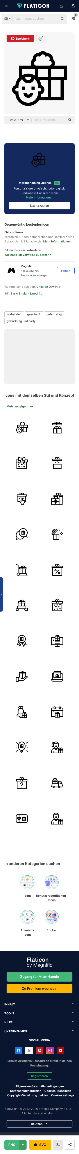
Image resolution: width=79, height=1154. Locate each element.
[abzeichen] (22, 641)
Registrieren (39, 1076)
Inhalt (9, 1004)
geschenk (34, 314)
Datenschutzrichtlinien (25, 1091)
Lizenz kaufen (39, 205)
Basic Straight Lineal (24, 293)
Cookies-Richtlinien (57, 1091)
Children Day (45, 286)
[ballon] (22, 747)
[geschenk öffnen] (57, 463)
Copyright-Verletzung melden (27, 1095)
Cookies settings (62, 1095)
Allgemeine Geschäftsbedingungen (39, 1086)
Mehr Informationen (39, 197)
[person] (57, 747)
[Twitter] (29, 1050)
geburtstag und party (21, 321)
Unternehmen (15, 1031)
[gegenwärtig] (22, 427)
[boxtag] (57, 534)
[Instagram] (50, 1050)
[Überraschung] (22, 783)
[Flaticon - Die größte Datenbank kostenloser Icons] (33, 6)
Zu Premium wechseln (39, 988)
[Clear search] (52, 19)
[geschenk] (57, 427)
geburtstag (54, 314)
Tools (9, 1013)
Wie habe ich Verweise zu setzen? (27, 254)
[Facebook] (18, 1050)
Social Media (39, 1040)
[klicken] (22, 499)
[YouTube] (60, 1050)
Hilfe (8, 1022)
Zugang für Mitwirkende (39, 977)
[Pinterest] (39, 1050)
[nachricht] (22, 534)
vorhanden (14, 314)
